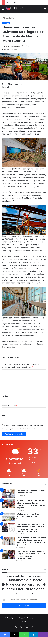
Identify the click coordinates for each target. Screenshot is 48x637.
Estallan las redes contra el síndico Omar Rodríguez (28, 515)
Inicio (6, 18)
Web (3, 415)
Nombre (5, 396)
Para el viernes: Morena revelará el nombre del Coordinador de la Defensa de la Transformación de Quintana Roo (31, 541)
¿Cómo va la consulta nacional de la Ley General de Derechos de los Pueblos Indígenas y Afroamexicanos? (31, 555)
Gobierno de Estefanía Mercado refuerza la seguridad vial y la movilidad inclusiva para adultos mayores (30, 504)
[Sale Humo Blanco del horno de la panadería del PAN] (8, 493)
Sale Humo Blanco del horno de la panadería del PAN (30, 491)
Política (11, 18)
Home (24, 622)
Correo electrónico (9, 406)
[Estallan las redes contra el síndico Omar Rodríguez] (8, 517)
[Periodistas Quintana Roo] (15, 8)
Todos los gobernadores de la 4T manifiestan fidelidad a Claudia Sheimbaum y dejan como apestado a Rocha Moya (30, 528)
